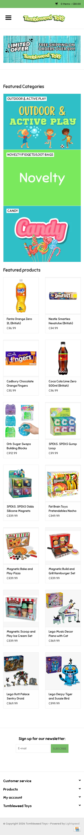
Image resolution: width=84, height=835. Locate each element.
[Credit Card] (76, 828)
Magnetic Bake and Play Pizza (20, 571)
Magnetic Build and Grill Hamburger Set (62, 571)
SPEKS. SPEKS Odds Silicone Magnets (20, 509)
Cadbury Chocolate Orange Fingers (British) (20, 384)
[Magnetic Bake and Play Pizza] (21, 546)
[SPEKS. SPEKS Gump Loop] (63, 420)
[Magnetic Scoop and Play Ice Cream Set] (21, 608)
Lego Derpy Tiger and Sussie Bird (60, 696)
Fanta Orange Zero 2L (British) (19, 321)
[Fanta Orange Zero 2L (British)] (21, 295)
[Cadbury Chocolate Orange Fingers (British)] (21, 358)
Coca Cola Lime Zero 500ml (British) (62, 383)
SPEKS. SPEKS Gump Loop (63, 446)
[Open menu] (8, 17)
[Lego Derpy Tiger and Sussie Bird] (63, 671)
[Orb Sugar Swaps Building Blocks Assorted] (21, 420)
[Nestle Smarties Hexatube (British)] (63, 295)
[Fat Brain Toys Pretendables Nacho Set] (63, 483)
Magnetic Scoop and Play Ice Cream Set (21, 634)
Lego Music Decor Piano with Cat (61, 634)
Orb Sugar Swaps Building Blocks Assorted (19, 446)
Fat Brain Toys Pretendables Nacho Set (62, 509)
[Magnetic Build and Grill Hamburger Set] (63, 546)
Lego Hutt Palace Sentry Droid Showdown (18, 696)
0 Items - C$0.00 (70, 3)
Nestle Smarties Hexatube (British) (61, 321)
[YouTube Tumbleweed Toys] (42, 761)
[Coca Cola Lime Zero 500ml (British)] (63, 358)
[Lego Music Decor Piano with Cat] (63, 608)
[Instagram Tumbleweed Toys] (49, 761)
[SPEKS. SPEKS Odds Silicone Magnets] (21, 483)
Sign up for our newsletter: (42, 738)
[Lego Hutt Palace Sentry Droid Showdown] (21, 671)
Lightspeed (72, 823)
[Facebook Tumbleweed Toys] (34, 761)
